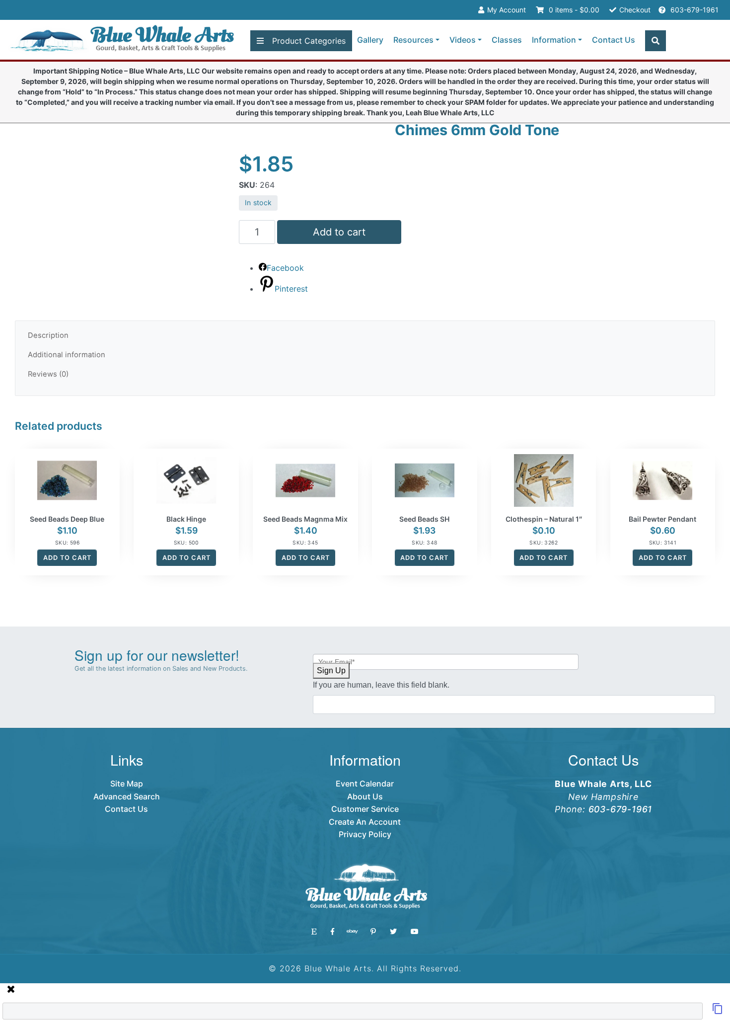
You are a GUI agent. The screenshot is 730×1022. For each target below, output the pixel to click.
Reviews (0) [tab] (48, 374)
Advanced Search (126, 796)
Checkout (635, 9)
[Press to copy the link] (718, 1012)
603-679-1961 (693, 9)
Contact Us (613, 40)
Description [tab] (48, 335)
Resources (413, 40)
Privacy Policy (365, 834)
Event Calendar (365, 783)
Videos (462, 40)
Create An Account (365, 822)
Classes (507, 40)
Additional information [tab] (66, 354)
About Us (365, 796)
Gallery (370, 40)
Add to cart (339, 232)
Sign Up (331, 670)
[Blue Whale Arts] (122, 40)
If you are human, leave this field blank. (381, 685)
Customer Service (365, 809)
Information (554, 40)
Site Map (126, 783)
